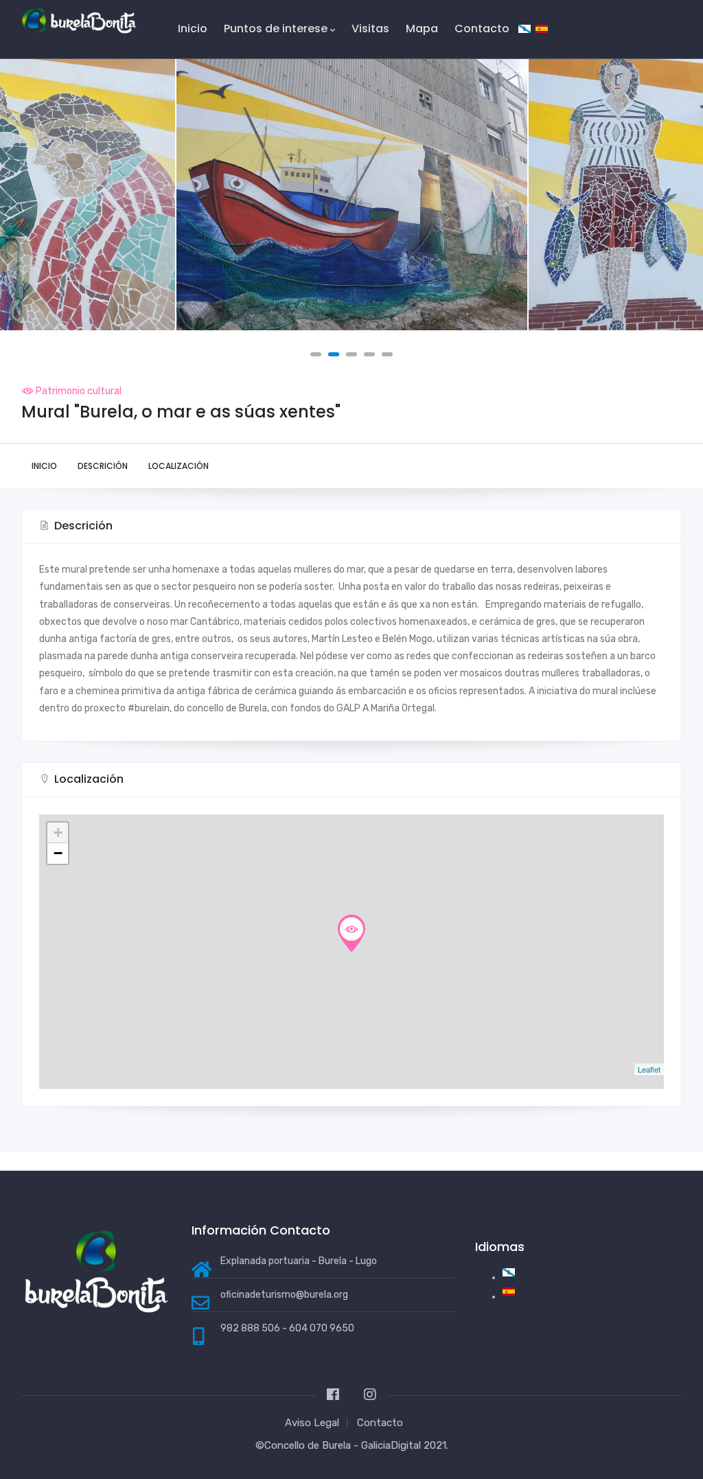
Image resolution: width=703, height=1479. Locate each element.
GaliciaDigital (391, 1445)
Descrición (103, 466)
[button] (315, 354)
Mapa (422, 28)
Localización (178, 466)
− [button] (58, 853)
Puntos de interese (275, 28)
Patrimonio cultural (79, 391)
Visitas (370, 28)
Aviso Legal (312, 1423)
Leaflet (649, 1069)
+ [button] (58, 832)
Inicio (192, 28)
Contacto (481, 28)
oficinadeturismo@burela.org (284, 1294)
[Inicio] (79, 21)
